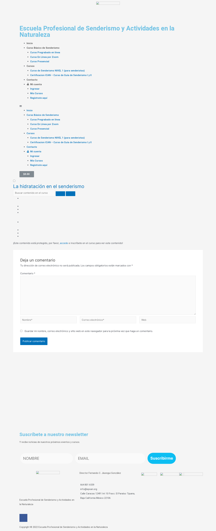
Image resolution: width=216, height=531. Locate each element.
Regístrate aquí (38, 98)
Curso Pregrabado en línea (45, 52)
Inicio (30, 43)
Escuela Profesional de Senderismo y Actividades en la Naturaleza (96, 31)
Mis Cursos (36, 93)
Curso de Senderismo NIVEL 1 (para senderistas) (57, 70)
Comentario (27, 273)
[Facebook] (23, 518)
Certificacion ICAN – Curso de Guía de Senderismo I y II (61, 75)
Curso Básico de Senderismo (43, 47)
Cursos (30, 66)
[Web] (167, 320)
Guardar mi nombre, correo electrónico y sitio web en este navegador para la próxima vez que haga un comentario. (89, 331)
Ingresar (35, 88)
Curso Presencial (39, 61)
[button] (108, 106)
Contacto (32, 79)
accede (64, 243)
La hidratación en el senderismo (48, 186)
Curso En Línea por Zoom (44, 57)
